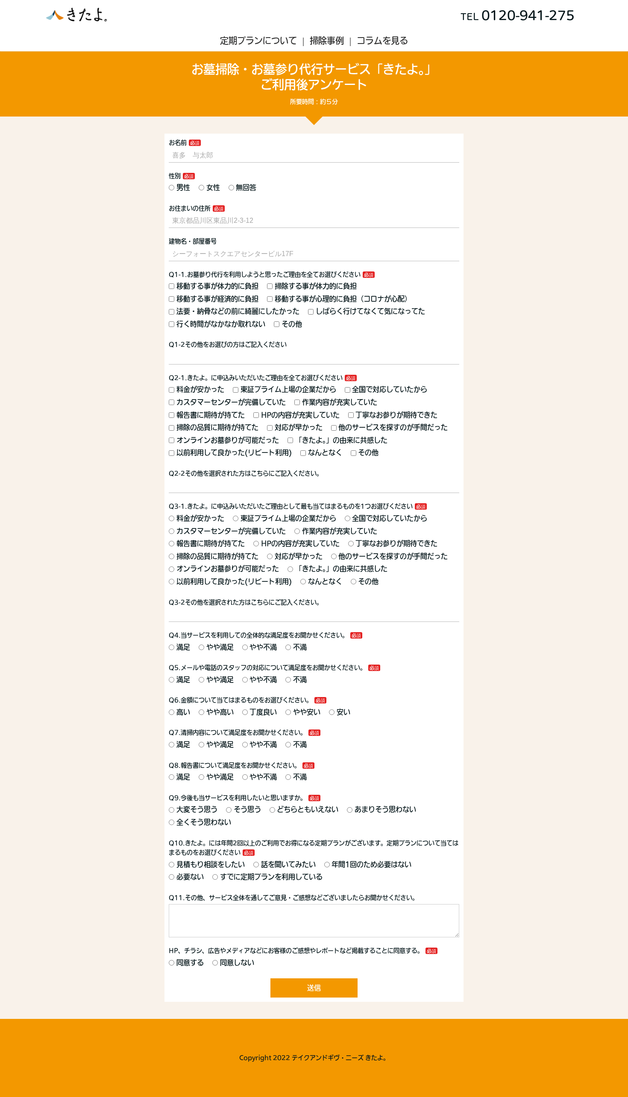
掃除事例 (327, 40)
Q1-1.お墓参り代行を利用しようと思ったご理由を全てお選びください (265, 274)
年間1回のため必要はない (371, 864)
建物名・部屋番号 (193, 241)
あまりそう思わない (385, 809)
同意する (190, 962)
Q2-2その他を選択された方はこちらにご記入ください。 (246, 473)
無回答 (246, 187)
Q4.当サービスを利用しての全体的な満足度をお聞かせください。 (258, 635)
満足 (183, 647)
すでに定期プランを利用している (271, 876)
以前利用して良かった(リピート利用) (234, 452)
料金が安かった (200, 389)
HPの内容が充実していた (300, 414)
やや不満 (263, 647)
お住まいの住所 (190, 208)
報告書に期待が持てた (210, 414)
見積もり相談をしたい (210, 864)
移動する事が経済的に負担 (217, 298)
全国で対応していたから (389, 389)
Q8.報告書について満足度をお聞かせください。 (234, 765)
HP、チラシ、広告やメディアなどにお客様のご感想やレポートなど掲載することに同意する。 (296, 951)
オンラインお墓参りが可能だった (227, 440)
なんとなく (325, 452)
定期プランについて (258, 40)
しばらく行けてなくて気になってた (370, 311)
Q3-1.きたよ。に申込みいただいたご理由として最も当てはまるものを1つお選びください (291, 506)
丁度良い (263, 712)
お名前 (178, 143)
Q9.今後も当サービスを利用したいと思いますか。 (237, 798)
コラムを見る (382, 40)
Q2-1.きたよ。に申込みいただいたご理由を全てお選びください (256, 378)
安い (343, 712)
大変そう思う (196, 809)
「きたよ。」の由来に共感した (341, 440)
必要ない (190, 876)
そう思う (247, 809)
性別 (175, 176)
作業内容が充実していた (339, 402)
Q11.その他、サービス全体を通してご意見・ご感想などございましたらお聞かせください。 (293, 898)
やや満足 (220, 647)
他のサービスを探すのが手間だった (393, 427)
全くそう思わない (203, 822)
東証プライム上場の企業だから (288, 389)
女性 (213, 187)
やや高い (220, 712)
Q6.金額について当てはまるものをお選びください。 (240, 700)
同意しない (237, 962)
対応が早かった (299, 427)
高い (183, 712)
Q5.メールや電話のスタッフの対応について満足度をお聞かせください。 (267, 668)
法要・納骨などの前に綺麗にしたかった (237, 311)
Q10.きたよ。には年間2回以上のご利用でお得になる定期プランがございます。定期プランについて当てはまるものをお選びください (313, 847)
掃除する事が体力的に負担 (316, 286)
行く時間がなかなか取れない (220, 324)
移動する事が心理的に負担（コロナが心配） (343, 298)
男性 (183, 187)
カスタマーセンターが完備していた (231, 402)
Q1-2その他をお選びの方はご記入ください (228, 344)
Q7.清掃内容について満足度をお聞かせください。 (237, 732)
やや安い (306, 712)
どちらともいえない (307, 809)
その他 (292, 324)
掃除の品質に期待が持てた (217, 427)
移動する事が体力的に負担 (217, 286)
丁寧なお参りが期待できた (396, 414)
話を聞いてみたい (288, 864)
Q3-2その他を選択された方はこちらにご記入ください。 (246, 602)
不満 (300, 647)
